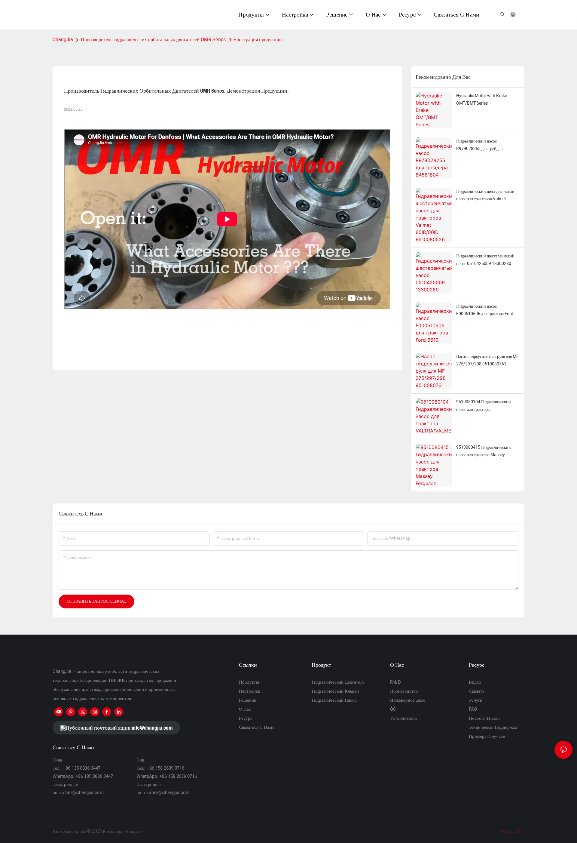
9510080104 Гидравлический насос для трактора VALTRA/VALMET (483, 406)
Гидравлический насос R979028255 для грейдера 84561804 (480, 145)
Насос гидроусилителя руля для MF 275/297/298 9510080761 (487, 360)
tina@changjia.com (84, 792)
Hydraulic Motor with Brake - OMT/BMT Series (482, 99)
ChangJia (63, 39)
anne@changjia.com (169, 792)
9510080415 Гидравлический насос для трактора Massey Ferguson (483, 451)
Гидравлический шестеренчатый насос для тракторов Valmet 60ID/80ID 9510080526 (485, 195)
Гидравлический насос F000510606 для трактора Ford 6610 (484, 310)
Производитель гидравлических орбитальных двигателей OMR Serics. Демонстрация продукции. (182, 39)
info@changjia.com (152, 727)
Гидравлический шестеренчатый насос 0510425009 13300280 (485, 260)
